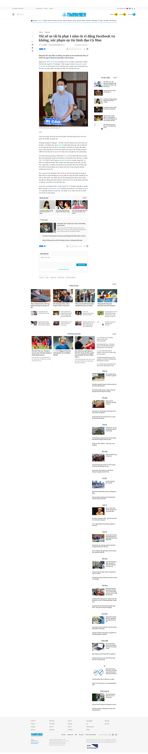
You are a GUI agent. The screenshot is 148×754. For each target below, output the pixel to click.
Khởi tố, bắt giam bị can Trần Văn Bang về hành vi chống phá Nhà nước (62, 240)
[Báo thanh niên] (74, 14)
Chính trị (35, 20)
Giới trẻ (65, 20)
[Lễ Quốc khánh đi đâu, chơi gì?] (98, 484)
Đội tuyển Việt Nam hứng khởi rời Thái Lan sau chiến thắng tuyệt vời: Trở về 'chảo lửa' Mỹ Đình (111, 591)
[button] (32, 33)
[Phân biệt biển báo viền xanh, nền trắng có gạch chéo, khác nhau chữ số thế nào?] (98, 672)
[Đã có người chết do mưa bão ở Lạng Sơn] (98, 377)
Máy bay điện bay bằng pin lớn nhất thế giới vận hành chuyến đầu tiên (103, 497)
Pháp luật (47, 32)
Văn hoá (70, 724)
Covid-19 (61, 145)
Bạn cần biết (39, 8)
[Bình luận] (32, 45)
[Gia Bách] (40, 45)
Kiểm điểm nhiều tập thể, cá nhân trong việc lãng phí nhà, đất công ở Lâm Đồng (103, 390)
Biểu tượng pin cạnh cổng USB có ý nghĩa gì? (103, 654)
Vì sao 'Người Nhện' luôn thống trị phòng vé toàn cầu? (103, 524)
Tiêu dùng (106, 20)
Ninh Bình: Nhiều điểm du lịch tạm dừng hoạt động (104, 492)
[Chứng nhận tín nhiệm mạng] (92, 746)
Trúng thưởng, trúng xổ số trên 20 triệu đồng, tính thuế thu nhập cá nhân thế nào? (104, 438)
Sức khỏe (59, 20)
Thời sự (40, 20)
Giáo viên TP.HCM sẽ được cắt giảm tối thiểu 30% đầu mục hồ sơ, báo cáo (111, 564)
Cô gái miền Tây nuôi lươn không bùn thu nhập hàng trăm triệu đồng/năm (111, 537)
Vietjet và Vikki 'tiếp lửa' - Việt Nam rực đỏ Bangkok (103, 444)
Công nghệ (94, 20)
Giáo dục (69, 20)
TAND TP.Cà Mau (52, 62)
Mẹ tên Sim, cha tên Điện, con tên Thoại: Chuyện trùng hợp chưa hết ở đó (102, 471)
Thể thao (88, 20)
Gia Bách (45, 45)
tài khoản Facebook (64, 160)
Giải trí (83, 20)
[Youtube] (127, 8)
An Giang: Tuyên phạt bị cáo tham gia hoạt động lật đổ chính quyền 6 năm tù (64, 236)
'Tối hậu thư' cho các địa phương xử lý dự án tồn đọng (111, 429)
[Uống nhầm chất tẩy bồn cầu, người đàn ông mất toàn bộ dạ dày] (98, 620)
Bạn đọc (107, 721)
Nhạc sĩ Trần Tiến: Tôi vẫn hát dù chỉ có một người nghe (111, 509)
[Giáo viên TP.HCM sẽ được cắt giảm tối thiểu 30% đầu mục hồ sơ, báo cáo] (98, 565)
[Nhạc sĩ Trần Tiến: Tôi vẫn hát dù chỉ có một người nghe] (98, 511)
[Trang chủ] (31, 21)
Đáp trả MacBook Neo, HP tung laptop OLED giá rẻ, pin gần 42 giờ (111, 646)
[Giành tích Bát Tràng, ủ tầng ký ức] (98, 457)
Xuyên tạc (41, 277)
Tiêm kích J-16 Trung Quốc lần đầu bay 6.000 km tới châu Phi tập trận (104, 411)
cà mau (47, 277)
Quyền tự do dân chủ (70, 277)
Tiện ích (46, 8)
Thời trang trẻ (112, 20)
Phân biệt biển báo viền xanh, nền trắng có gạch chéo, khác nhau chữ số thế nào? (111, 671)
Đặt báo (64, 734)
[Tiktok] (132, 8)
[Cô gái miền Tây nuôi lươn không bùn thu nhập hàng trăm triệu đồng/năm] (98, 538)
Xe (98, 20)
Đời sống (54, 20)
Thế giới (45, 20)
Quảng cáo (70, 734)
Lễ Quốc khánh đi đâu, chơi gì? (110, 482)
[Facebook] (130, 8)
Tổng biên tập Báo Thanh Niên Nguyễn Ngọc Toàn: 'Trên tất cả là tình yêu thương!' (103, 606)
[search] (27, 14)
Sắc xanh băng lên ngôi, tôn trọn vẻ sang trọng (110, 696)
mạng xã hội (53, 277)
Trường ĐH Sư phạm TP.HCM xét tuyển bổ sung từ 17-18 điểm (104, 578)
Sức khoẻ (51, 724)
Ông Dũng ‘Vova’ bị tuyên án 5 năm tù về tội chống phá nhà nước (71, 224)
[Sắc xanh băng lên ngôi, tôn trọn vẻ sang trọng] (98, 697)
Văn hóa (79, 20)
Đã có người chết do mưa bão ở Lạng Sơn (111, 374)
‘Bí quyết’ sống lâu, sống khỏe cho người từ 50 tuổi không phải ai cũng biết (104, 633)
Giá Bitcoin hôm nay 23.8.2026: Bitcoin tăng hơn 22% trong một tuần (103, 658)
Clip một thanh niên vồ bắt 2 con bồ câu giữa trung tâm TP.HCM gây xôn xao (103, 465)
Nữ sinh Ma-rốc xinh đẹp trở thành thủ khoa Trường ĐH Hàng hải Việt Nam (103, 545)
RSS (76, 734)
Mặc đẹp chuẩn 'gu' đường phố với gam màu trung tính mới (103, 709)
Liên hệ (51, 8)
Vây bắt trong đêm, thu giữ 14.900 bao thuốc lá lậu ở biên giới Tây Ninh (104, 385)
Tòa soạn (81, 734)
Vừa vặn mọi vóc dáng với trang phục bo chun (104, 704)
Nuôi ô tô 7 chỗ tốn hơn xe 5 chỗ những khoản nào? (104, 684)
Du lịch (74, 20)
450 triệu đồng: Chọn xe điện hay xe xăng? (103, 679)
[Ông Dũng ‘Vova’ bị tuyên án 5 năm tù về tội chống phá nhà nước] (48, 228)
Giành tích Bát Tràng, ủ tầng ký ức (111, 455)
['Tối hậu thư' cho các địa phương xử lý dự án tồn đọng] (98, 431)
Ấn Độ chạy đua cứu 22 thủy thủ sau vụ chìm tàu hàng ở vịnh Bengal (103, 417)
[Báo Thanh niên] (37, 734)
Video (101, 20)
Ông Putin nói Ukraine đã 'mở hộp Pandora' (111, 402)
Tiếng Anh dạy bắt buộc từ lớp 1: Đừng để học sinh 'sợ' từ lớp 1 (104, 572)
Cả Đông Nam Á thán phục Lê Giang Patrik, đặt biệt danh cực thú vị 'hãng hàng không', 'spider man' (104, 600)
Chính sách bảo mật (90, 734)
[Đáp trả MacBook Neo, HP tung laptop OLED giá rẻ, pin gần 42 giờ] (98, 647)
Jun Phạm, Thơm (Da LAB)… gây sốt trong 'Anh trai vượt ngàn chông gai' (104, 519)
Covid (66, 156)
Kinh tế (49, 20)
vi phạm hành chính (53, 188)
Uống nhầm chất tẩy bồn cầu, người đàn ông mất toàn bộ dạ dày (111, 619)
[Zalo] (135, 8)
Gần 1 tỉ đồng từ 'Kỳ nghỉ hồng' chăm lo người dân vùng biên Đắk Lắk (104, 551)
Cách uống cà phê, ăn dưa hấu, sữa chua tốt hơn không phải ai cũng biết (104, 627)
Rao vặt (107, 724)
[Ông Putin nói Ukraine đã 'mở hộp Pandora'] (98, 404)
